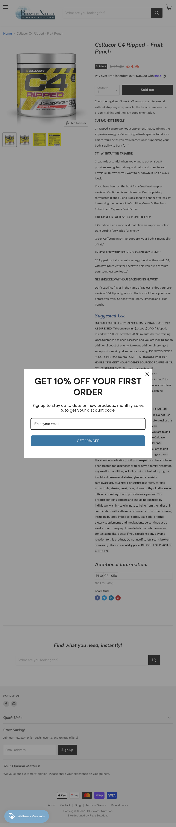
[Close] (147, 374)
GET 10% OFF (88, 441)
